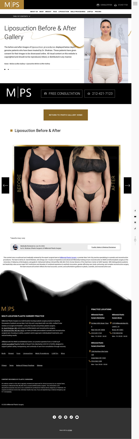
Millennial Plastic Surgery (68, 257)
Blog (63, 353)
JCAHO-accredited (8, 344)
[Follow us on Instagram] (65, 417)
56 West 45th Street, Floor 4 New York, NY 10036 (100, 326)
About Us (34, 11)
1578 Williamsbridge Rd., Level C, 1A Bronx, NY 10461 (120, 326)
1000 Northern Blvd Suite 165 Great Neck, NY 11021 (99, 355)
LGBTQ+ (90, 11)
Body (42, 11)
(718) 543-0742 (117, 333)
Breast (48, 11)
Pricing (98, 11)
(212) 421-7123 (96, 333)
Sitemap (39, 365)
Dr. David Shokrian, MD (9, 328)
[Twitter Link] (135, 216)
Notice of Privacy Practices (25, 365)
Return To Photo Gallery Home (66, 115)
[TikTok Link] (135, 228)
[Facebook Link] (135, 211)
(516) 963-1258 (96, 361)
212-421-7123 (123, 5)
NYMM (70, 430)
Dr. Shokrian (26, 248)
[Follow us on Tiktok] (71, 417)
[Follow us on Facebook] (54, 417)
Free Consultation (64, 93)
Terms (11, 365)
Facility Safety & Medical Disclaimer (104, 247)
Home (6, 64)
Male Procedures (78, 11)
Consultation (106, 5)
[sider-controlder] (5, 185)
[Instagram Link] (135, 222)
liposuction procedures (43, 47)
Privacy (4, 365)
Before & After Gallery (17, 64)
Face (55, 11)
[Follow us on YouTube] (77, 417)
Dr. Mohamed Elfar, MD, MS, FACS (13, 330)
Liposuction (64, 11)
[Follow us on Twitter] (60, 417)
